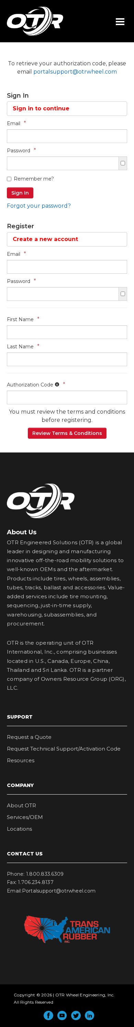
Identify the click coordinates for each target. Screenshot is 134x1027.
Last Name (23, 346)
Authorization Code (36, 384)
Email (16, 123)
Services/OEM (25, 817)
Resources (20, 760)
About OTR (21, 805)
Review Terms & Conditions (67, 433)
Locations (19, 829)
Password (21, 150)
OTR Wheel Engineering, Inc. (30, 35)
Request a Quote (29, 737)
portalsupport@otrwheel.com (75, 71)
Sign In (20, 193)
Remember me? (34, 179)
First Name (23, 319)
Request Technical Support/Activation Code (64, 748)
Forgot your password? (39, 206)
